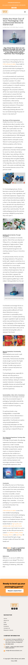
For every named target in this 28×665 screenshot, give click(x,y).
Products (6, 626)
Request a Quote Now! (14, 590)
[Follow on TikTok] (15, 7)
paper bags (19, 535)
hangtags (5, 535)
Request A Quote (8, 630)
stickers (21, 532)
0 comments (20, 27)
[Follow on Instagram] (14, 7)
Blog (17, 27)
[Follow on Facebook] (12, 7)
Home (5, 618)
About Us (6, 620)
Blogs (5, 624)
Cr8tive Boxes (6, 27)
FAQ (5, 622)
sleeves (11, 535)
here (9, 548)
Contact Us (7, 628)
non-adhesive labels (12, 532)
